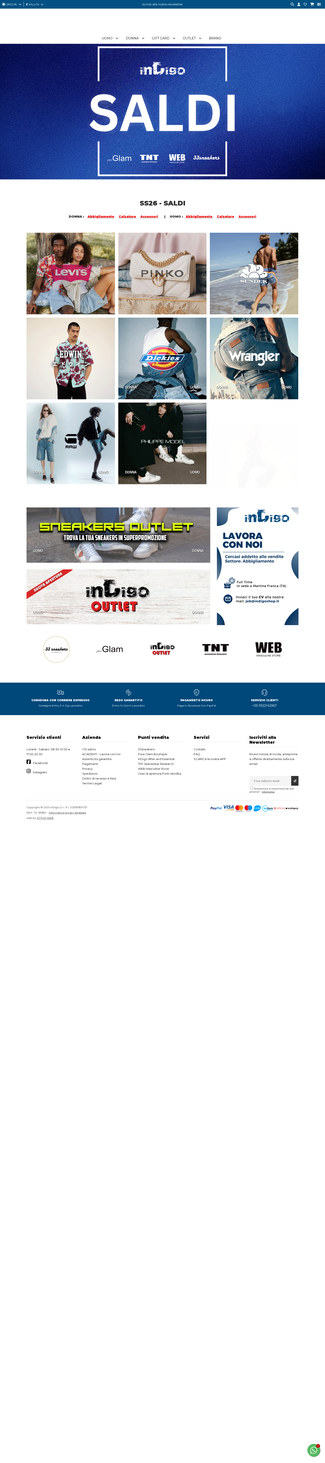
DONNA (102, 302)
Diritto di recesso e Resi (99, 778)
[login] (297, 4)
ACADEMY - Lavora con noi (101, 754)
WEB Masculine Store (153, 768)
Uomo (107, 38)
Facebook (40, 763)
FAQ (197, 754)
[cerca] (290, 4)
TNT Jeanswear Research (156, 764)
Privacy (87, 768)
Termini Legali (92, 783)
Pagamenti (90, 764)
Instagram (40, 772)
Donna (132, 38)
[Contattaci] (303, 4)
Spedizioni (90, 773)
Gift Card (161, 38)
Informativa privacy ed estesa (67, 812)
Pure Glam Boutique (152, 754)
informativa (268, 791)
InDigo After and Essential (156, 759)
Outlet (189, 38)
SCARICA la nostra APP (210, 759)
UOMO (38, 302)
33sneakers (146, 749)
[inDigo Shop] (162, 31)
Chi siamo (89, 749)
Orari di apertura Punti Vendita (159, 773)
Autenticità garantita (96, 759)
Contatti (199, 749)
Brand (215, 38)
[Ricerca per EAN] (317, 4)
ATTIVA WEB (45, 818)
